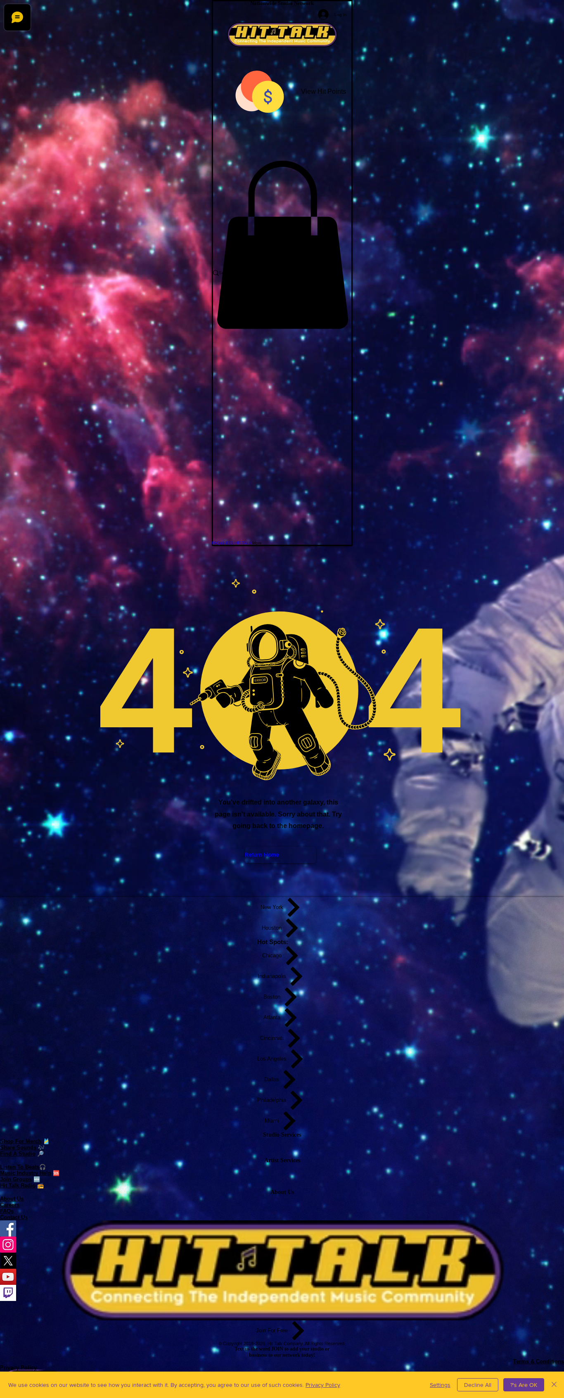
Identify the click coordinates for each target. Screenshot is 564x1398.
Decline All (477, 1384)
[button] (282, 245)
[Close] (554, 1384)
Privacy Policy (323, 1384)
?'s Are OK (523, 1384)
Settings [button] (440, 1384)
